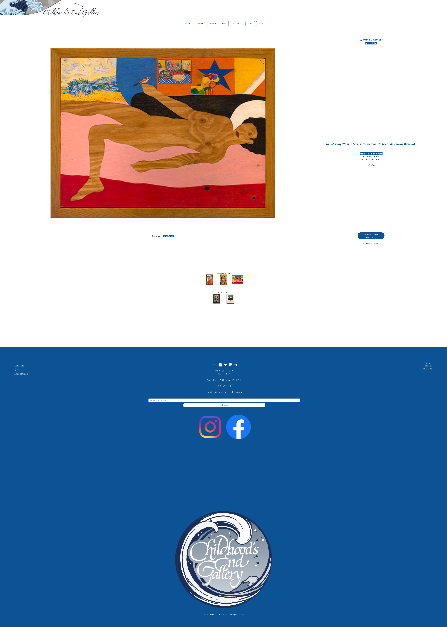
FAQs (17, 368)
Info (224, 23)
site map (428, 366)
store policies (426, 368)
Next (376, 243)
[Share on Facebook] (220, 364)
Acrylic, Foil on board (371, 153)
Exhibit (199, 23)
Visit (16, 371)
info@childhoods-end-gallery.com (224, 392)
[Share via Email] (235, 364)
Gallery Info (19, 366)
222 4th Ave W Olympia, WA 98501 (224, 380)
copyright (428, 363)
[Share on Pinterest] (230, 364)
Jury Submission (21, 374)
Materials (237, 23)
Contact (18, 363)
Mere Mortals (168, 236)
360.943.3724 (224, 386)
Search (262, 23)
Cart (250, 23)
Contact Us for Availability (371, 236)
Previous (367, 243)
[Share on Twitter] (225, 364)
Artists (185, 23)
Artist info (371, 43)
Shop (212, 23)
